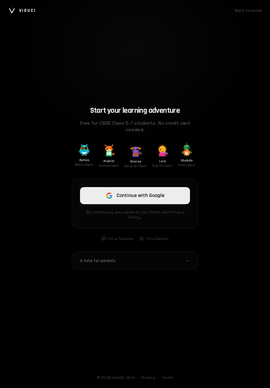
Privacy (148, 377)
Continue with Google (140, 195)
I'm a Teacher (121, 238)
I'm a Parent (157, 238)
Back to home (248, 10)
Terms (167, 377)
